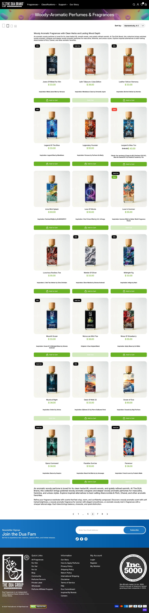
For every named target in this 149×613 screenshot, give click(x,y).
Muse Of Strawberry (129, 336)
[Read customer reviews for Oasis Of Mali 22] (90, 405)
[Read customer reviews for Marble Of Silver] (90, 278)
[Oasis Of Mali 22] (90, 379)
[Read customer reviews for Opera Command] (52, 468)
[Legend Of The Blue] (52, 125)
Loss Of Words (90, 209)
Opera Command (51, 463)
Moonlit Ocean (52, 336)
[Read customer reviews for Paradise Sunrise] (90, 468)
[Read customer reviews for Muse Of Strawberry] (129, 341)
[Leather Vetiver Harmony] (129, 61)
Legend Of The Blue (52, 145)
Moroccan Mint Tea (90, 336)
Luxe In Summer (128, 209)
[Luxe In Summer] (129, 189)
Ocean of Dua (128, 400)
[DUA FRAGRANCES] (13, 4)
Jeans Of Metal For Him (52, 82)
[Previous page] (74, 514)
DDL (37, 46)
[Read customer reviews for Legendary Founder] (90, 150)
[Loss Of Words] (90, 189)
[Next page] (106, 514)
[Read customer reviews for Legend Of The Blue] (52, 150)
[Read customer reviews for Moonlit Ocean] (52, 341)
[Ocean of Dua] (129, 379)
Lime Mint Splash (52, 209)
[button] (146, 4)
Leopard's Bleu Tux (128, 145)
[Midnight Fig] (129, 252)
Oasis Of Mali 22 (90, 400)
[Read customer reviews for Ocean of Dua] (129, 405)
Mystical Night (51, 400)
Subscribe (134, 530)
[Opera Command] (52, 443)
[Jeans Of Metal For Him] (52, 61)
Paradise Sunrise (90, 463)
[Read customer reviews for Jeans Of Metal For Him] (52, 87)
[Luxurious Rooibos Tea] (52, 252)
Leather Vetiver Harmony (128, 82)
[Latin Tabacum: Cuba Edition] (90, 61)
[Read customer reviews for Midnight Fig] (129, 278)
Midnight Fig (129, 273)
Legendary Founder (90, 145)
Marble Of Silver (90, 273)
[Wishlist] (142, 4)
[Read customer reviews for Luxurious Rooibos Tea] (52, 278)
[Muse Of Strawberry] (129, 316)
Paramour (128, 463)
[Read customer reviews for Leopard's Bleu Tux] (129, 151)
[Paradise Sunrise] (90, 443)
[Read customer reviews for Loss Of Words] (90, 214)
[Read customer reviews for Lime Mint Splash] (52, 214)
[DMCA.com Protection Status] (38, 606)
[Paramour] (129, 443)
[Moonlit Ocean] (52, 316)
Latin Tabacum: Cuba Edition (90, 82)
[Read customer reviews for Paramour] (129, 468)
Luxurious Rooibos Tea (52, 273)
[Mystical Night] (52, 379)
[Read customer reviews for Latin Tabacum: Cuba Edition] (90, 87)
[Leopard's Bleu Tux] (129, 125)
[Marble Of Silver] (90, 252)
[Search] (134, 4)
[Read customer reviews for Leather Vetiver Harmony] (129, 87)
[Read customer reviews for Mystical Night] (52, 405)
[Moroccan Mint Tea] (90, 316)
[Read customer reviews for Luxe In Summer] (129, 214)
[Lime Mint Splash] (52, 189)
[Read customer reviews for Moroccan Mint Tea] (90, 341)
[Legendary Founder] (90, 125)
